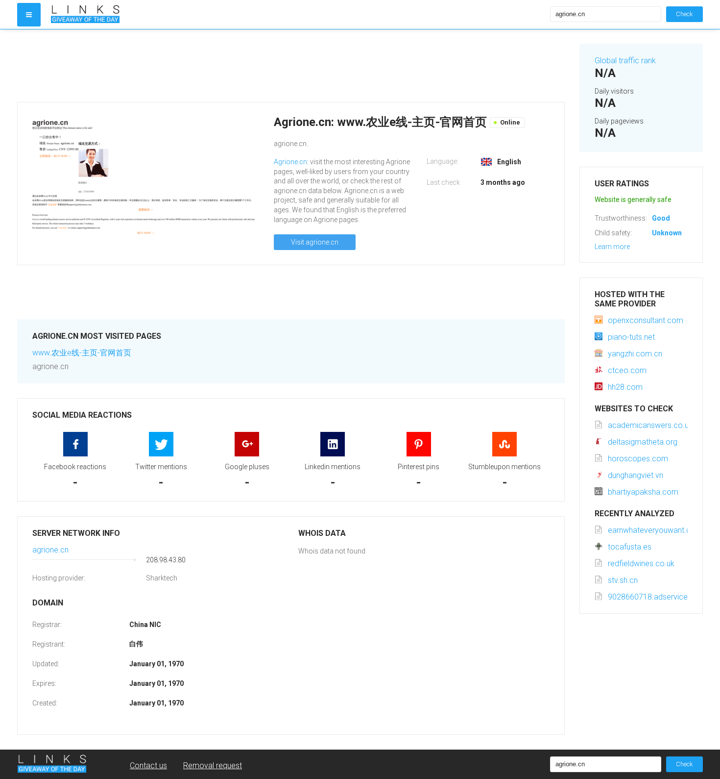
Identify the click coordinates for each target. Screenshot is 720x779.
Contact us (148, 765)
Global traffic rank (625, 60)
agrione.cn (50, 549)
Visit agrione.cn (314, 242)
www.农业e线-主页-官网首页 (81, 352)
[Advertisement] (291, 66)
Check (684, 14)
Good (661, 218)
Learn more (612, 247)
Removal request (212, 765)
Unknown (667, 233)
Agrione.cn (290, 162)
